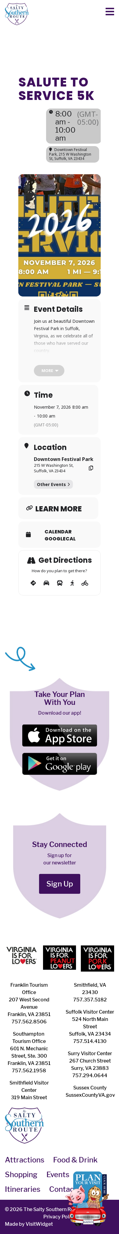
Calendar (58, 532)
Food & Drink (75, 1159)
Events (57, 1174)
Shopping (21, 1174)
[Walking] (72, 583)
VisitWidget (39, 1224)
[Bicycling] (85, 583)
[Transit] (60, 583)
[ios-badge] (59, 726)
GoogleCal (60, 539)
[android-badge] (59, 755)
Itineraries (22, 1189)
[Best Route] (33, 583)
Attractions (24, 1159)
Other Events (51, 484)
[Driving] (46, 583)
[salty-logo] (17, 5)
